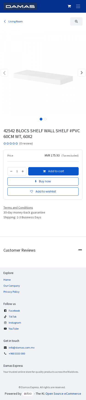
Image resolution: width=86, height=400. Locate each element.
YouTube (14, 328)
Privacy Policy (11, 291)
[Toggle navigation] (78, 6)
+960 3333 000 (17, 353)
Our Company (11, 285)
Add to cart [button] (55, 171)
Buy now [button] (44, 181)
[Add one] (22, 171)
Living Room (15, 21)
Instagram (15, 322)
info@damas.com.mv (22, 347)
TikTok (13, 316)
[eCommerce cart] (69, 6)
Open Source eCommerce (63, 393)
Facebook (14, 310)
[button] (76, 21)
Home (7, 279)
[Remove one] (11, 171)
